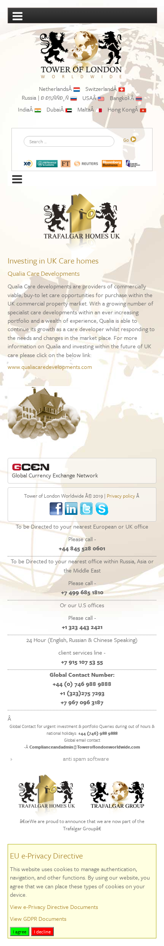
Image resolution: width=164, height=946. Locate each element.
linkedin (71, 509)
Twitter (86, 509)
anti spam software (86, 758)
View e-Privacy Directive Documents (54, 906)
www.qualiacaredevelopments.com (50, 366)
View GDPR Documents (38, 918)
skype (102, 509)
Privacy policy (121, 496)
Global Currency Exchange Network (55, 475)
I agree (19, 931)
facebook (56, 509)
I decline (42, 931)
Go (126, 139)
